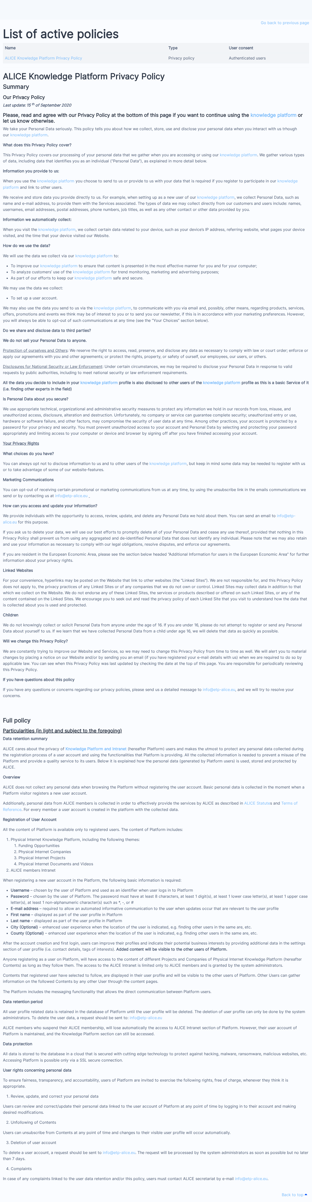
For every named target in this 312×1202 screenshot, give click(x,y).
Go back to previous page (285, 22)
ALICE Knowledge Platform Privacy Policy (43, 58)
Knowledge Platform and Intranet (96, 748)
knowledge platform (273, 115)
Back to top (293, 1194)
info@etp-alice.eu (71, 495)
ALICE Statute (257, 803)
